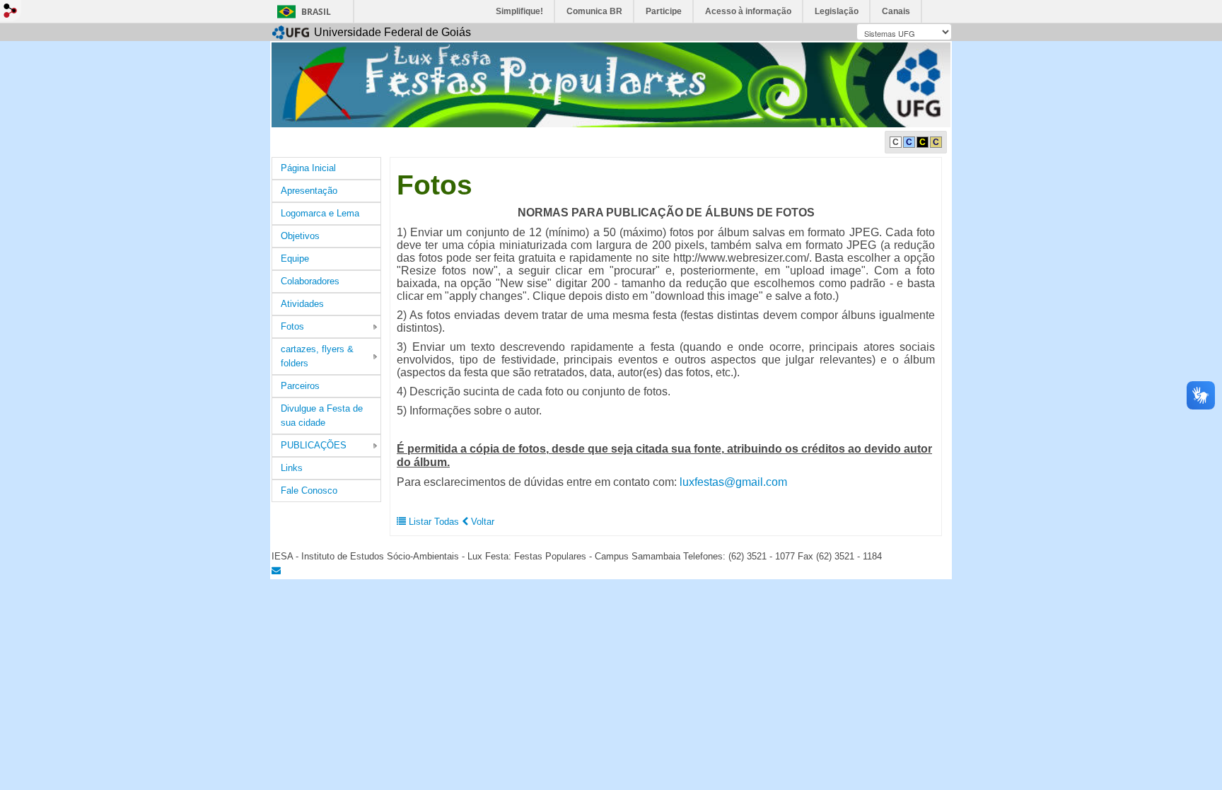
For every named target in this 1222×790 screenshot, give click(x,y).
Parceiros (300, 386)
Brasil (316, 12)
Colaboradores (310, 281)
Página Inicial (308, 168)
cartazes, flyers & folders (317, 356)
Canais (896, 11)
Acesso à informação (748, 11)
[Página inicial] (611, 84)
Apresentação (309, 190)
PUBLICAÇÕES (314, 445)
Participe (664, 11)
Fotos (292, 326)
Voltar (481, 521)
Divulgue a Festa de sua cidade (322, 415)
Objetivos (300, 236)
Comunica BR (594, 11)
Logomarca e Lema (320, 213)
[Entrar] (10, 10)
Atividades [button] (302, 303)
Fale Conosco (309, 490)
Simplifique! (519, 11)
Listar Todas (434, 521)
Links (292, 468)
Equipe (295, 258)
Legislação (837, 11)
